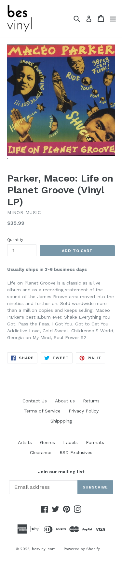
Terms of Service (42, 410)
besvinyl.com (44, 549)
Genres (47, 442)
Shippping (61, 421)
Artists (25, 442)
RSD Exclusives (76, 452)
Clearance (40, 452)
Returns (91, 400)
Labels (70, 442)
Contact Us (34, 400)
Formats (95, 442)
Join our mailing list (61, 471)
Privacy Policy (84, 410)
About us (65, 400)
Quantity (15, 239)
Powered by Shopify (82, 549)
